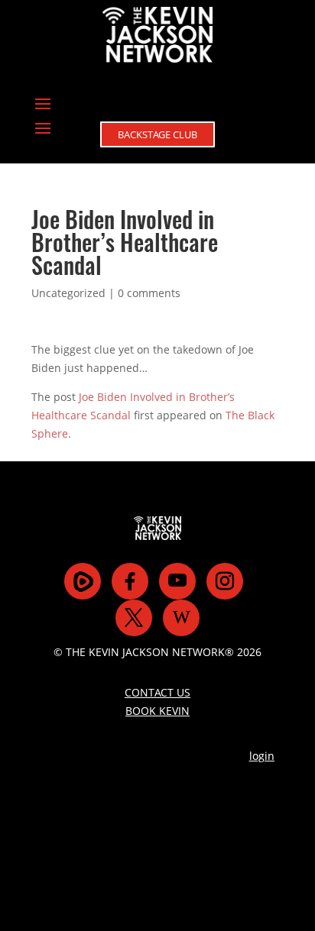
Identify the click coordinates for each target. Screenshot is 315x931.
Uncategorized (68, 293)
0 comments (149, 293)
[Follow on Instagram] (224, 581)
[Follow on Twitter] (133, 618)
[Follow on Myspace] (82, 581)
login (261, 755)
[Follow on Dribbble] (181, 618)
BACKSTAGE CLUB (157, 134)
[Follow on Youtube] (177, 581)
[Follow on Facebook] (130, 581)
